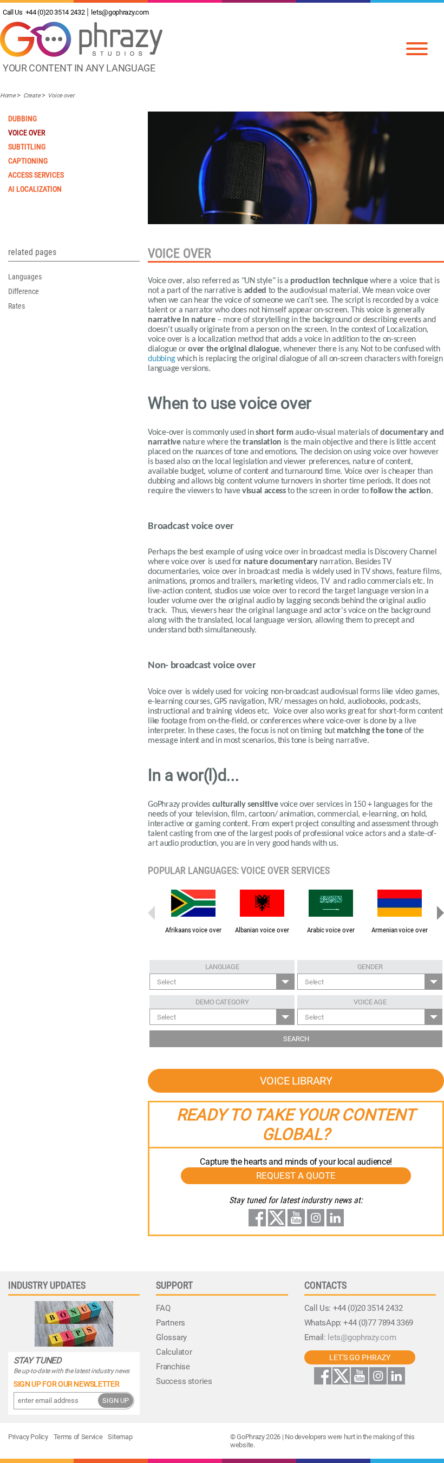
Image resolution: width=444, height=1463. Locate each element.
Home (8, 95)
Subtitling (26, 146)
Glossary (171, 1337)
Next (438, 913)
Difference (23, 291)
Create (31, 95)
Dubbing (22, 118)
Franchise (173, 1366)
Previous (153, 913)
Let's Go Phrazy (359, 1357)
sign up (115, 1400)
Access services (36, 175)
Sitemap (120, 1437)
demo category (222, 1002)
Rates (16, 306)
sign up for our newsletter (66, 1384)
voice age (370, 1002)
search (296, 1039)
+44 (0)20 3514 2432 (43, 12)
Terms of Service (78, 1437)
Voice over (61, 95)
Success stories (184, 1381)
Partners (170, 1323)
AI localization (35, 189)
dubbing (161, 359)
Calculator (174, 1352)
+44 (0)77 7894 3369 (378, 1323)
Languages (25, 276)
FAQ (163, 1308)
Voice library (296, 1080)
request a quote (296, 1175)
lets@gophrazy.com (119, 12)
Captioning (28, 160)
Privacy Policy (28, 1437)
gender (370, 967)
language (222, 967)
